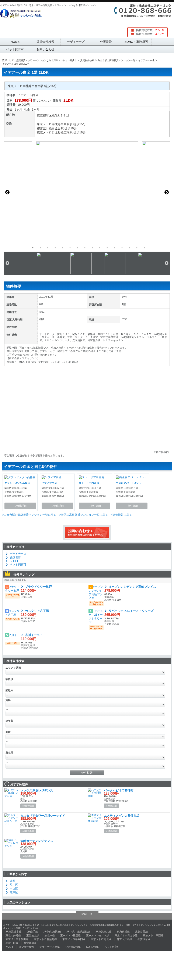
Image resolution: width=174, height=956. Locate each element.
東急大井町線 (13, 935)
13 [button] (122, 248)
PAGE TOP (87, 914)
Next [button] (166, 192)
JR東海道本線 (13, 931)
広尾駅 (68, 132)
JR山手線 (32, 931)
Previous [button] (7, 192)
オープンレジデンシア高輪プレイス (132, 586)
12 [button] (114, 248)
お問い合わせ (45, 49)
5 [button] (62, 248)
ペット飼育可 (15, 49)
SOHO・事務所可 (136, 41)
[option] (87, 192)
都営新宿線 (30, 943)
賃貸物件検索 (45, 41)
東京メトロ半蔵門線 (73, 939)
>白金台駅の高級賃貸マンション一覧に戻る (29, 514)
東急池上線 (32, 935)
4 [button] (55, 248)
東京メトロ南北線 (49, 124)
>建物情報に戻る (121, 514)
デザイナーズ (76, 41)
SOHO (14, 561)
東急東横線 (123, 931)
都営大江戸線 (124, 939)
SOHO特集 (92, 946)
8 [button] (85, 248)
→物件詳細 (20, 505)
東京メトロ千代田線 (17, 939)
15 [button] (137, 248)
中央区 (14, 888)
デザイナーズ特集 (49, 946)
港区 (49, 115)
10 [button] (100, 248)
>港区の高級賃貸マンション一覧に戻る (83, 514)
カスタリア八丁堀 (37, 610)
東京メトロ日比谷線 (50, 132)
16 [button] (144, 248)
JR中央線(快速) (52, 931)
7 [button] (77, 248)
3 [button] (48, 248)
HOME (15, 41)
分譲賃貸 (106, 41)
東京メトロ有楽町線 (45, 939)
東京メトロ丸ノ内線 (97, 935)
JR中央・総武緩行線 (78, 931)
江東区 (14, 892)
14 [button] (129, 248)
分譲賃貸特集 (73, 946)
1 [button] (33, 248)
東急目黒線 (141, 931)
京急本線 (50, 935)
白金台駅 (67, 124)
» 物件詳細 (28, 806)
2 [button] (40, 248)
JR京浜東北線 (103, 931)
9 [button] (92, 248)
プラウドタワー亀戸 (38, 586)
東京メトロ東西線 (153, 935)
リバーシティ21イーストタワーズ (131, 610)
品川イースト (34, 635)
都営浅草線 (144, 939)
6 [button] (70, 248)
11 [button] (107, 248)
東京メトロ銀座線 (70, 935)
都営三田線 (44, 128)
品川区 (14, 884)
